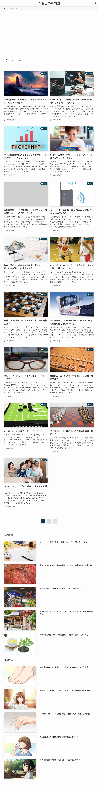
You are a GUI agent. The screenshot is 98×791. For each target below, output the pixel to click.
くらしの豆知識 (49, 3)
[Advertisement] (49, 30)
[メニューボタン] (3, 3)
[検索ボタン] (95, 3)
